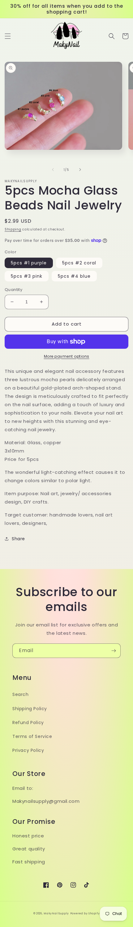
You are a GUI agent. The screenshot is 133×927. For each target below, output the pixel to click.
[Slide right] (80, 169)
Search (20, 694)
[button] (8, 36)
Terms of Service (32, 736)
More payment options (66, 356)
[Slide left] (53, 169)
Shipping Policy (29, 709)
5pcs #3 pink (26, 276)
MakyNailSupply (56, 913)
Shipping (13, 229)
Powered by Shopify (85, 913)
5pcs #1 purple (29, 263)
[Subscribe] (113, 650)
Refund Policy (28, 722)
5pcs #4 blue (74, 276)
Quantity (13, 290)
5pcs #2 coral (79, 263)
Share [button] (18, 539)
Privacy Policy (28, 750)
